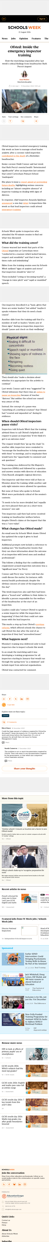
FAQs (4, 1225)
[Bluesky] (14, 1184)
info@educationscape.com (13, 1209)
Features (36, 38)
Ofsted (5, 251)
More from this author (24, 82)
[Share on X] (16, 699)
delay (25, 203)
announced (7, 203)
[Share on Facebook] (10, 699)
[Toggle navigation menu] (4, 19)
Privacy (4, 1223)
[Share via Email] (28, 699)
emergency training (11, 209)
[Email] (25, 1184)
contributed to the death (13, 156)
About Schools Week (10, 1234)
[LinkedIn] (20, 1184)
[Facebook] (9, 1184)
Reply (7, 742)
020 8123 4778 (10, 1206)
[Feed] (4, 1184)
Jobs (13, 38)
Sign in (42, 19)
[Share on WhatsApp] (4, 699)
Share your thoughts (24, 768)
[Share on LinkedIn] (22, 699)
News (5, 38)
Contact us (6, 1220)
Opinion (23, 38)
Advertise (5, 1236)
